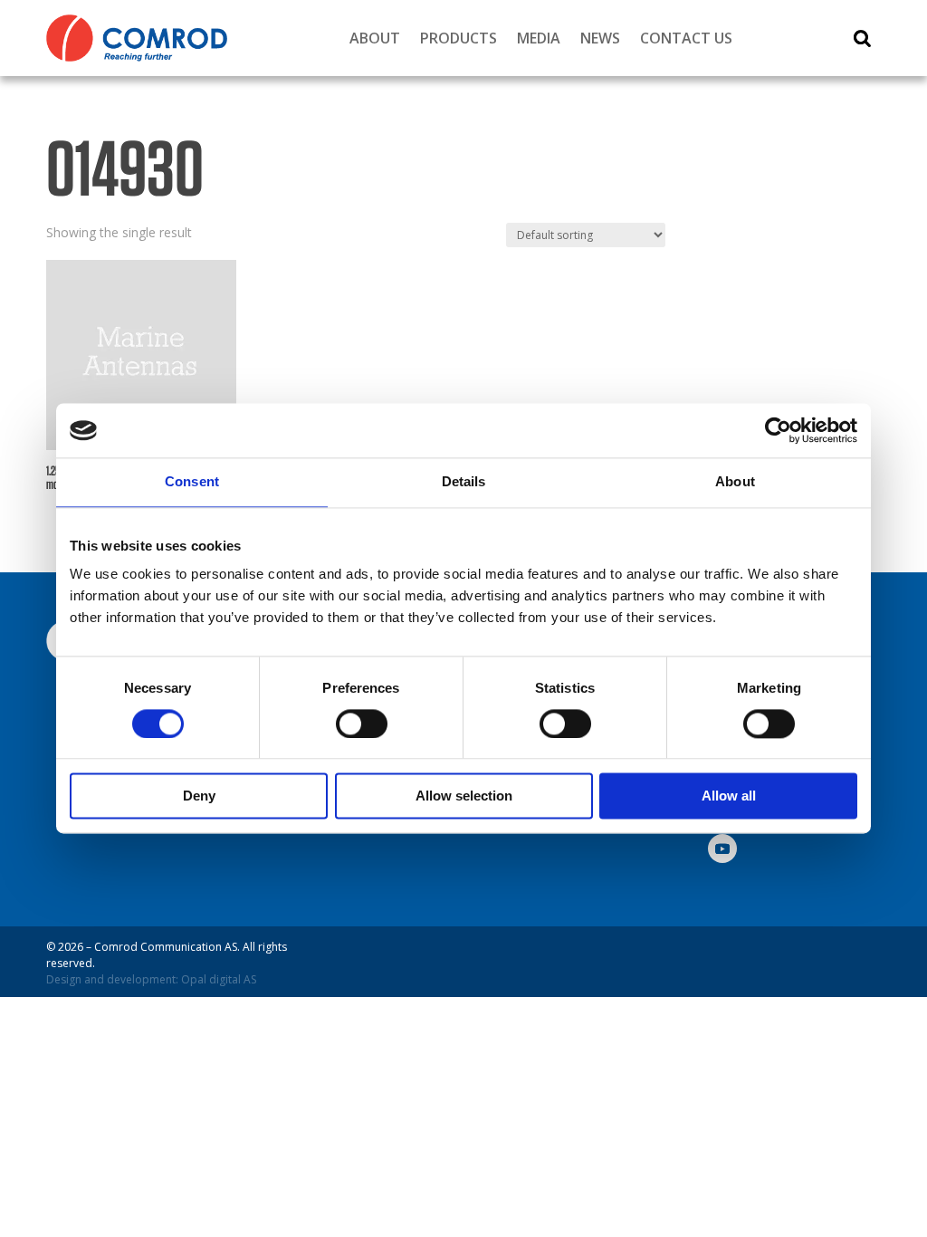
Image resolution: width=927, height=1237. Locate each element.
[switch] (361, 723)
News (600, 38)
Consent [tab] (192, 481)
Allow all (729, 796)
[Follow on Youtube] (722, 848)
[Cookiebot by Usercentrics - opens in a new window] (778, 430)
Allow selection (464, 796)
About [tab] (735, 481)
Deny (199, 796)
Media (538, 38)
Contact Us (686, 38)
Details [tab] (464, 481)
